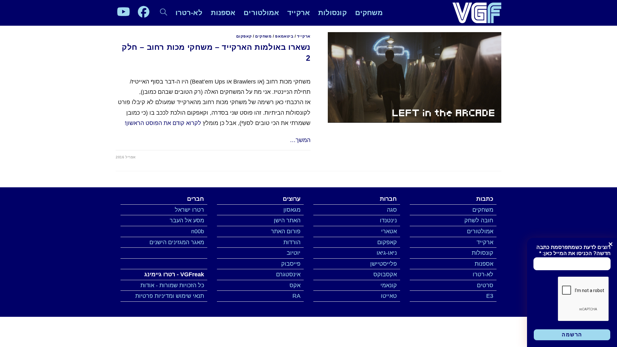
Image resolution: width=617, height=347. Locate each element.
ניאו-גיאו (387, 253)
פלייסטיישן (383, 264)
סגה (392, 210)
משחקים (263, 36)
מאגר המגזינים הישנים (176, 242)
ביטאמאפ (284, 36)
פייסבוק (290, 264)
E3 (489, 296)
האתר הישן (287, 220)
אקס (295, 285)
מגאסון (291, 210)
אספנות (484, 264)
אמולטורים (480, 231)
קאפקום (244, 36)
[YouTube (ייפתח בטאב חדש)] (123, 12)
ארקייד (303, 36)
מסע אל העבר (187, 220)
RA (296, 296)
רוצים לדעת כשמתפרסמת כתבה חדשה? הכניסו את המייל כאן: (573, 250)
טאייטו (389, 296)
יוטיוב (293, 253)
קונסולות (482, 253)
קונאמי (388, 285)
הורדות (291, 242)
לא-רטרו (483, 274)
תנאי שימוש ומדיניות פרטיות (169, 296)
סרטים (485, 285)
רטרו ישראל (189, 210)
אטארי (389, 231)
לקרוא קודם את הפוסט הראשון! (163, 123)
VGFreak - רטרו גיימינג (174, 274)
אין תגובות (295, 157)
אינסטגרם (288, 274)
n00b (197, 231)
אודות (147, 285)
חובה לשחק (478, 220)
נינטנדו (388, 220)
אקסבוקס (385, 274)
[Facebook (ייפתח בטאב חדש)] (143, 12)
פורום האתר (285, 231)
